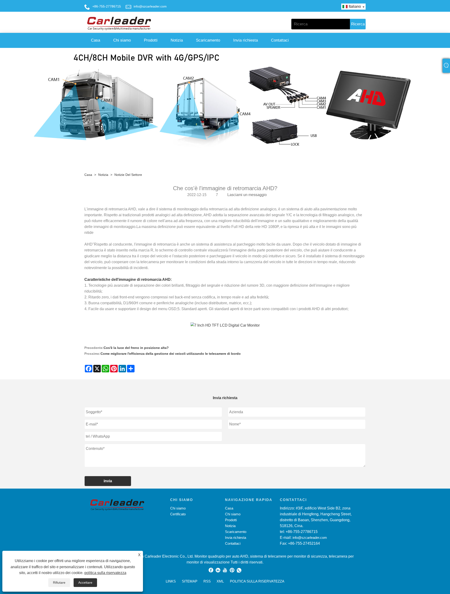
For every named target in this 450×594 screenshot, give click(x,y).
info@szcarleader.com (150, 6)
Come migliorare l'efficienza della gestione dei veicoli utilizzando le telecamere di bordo (171, 353)
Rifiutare (59, 582)
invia (108, 481)
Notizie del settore (128, 175)
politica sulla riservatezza (105, 573)
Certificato (178, 514)
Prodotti (151, 40)
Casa (95, 40)
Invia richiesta (245, 40)
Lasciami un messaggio (247, 195)
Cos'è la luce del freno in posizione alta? (136, 348)
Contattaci (280, 40)
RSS (207, 581)
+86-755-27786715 (106, 6)
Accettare (85, 582)
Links (171, 581)
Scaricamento (208, 40)
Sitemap (189, 581)
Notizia (177, 40)
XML (220, 581)
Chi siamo (122, 40)
